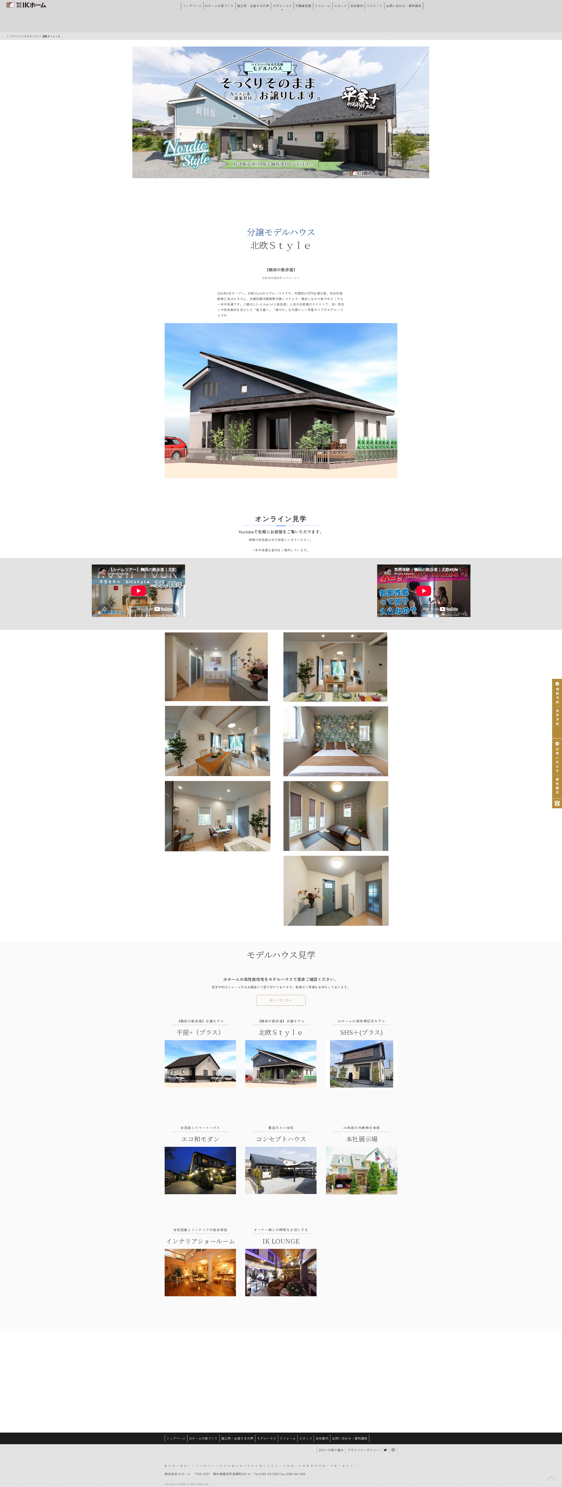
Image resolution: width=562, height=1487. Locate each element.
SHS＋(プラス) (361, 1032)
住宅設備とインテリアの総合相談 (200, 1229)
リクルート (375, 6)
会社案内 (356, 6)
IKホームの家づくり (219, 6)
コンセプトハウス (281, 1138)
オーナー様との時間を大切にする (281, 1229)
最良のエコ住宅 (281, 1127)
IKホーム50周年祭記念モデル (361, 1021)
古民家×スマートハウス (200, 1127)
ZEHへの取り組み (331, 1450)
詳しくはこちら (281, 1000)
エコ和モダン (200, 1138)
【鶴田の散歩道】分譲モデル (200, 1021)
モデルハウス (282, 6)
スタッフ (340, 6)
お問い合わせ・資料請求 (404, 6)
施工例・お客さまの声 (253, 6)
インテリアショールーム (200, 1240)
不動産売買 (303, 6)
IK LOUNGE (280, 1240)
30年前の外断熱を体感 (361, 1127)
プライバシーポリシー (363, 1450)
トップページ (192, 6)
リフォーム (323, 6)
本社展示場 (362, 1138)
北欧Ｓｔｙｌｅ (281, 1032)
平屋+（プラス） (200, 1032)
